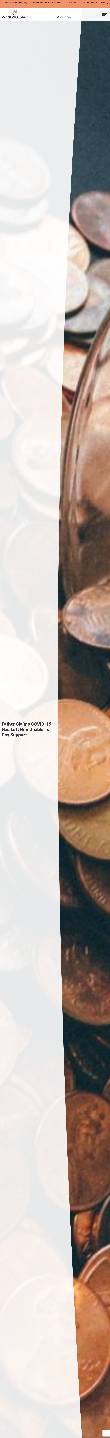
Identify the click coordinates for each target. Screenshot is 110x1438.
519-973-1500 (65, 17)
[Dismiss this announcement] (107, 3)
